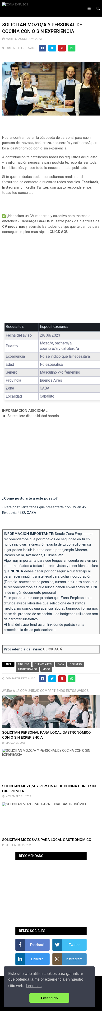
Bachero (23, 664)
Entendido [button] (49, 998)
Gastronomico (27, 669)
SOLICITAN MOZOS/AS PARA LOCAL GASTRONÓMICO (46, 840)
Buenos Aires (43, 664)
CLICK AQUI (60, 232)
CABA (61, 664)
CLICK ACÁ (52, 649)
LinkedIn (27, 187)
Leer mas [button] (34, 986)
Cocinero (76, 664)
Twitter (42, 187)
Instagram (10, 187)
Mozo (46, 669)
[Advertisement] (51, 282)
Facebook (90, 182)
